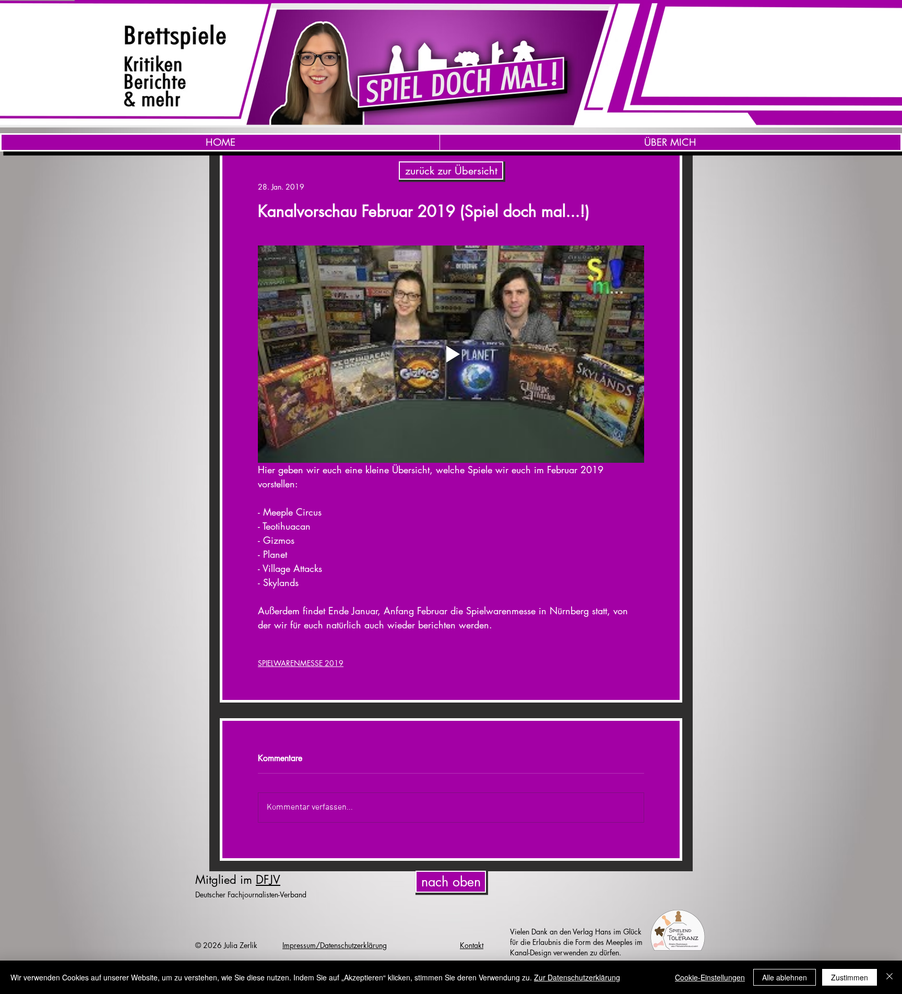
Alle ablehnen (784, 977)
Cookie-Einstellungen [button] (710, 977)
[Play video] (451, 354)
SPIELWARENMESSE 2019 (300, 663)
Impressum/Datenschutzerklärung (334, 945)
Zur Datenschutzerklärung (577, 977)
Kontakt (471, 945)
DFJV (268, 879)
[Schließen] (889, 977)
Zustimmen (849, 977)
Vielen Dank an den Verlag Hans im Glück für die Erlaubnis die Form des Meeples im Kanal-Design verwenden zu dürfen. (576, 942)
